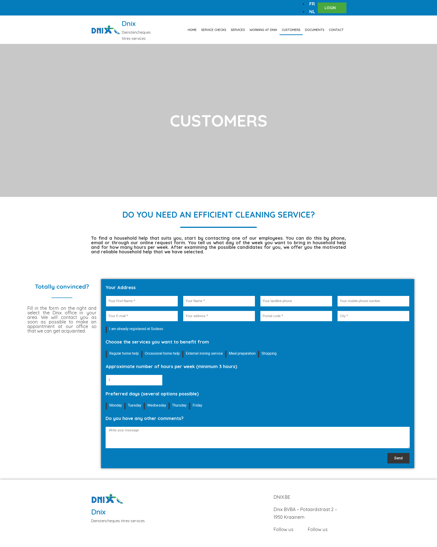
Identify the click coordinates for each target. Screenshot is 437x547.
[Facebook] (94, 7)
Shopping (269, 353)
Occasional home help (162, 353)
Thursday (179, 405)
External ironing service (204, 353)
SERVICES (238, 30)
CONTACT (336, 30)
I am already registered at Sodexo (136, 329)
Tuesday (134, 405)
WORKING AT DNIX (263, 30)
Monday (115, 405)
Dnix (129, 23)
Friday (197, 405)
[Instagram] (107, 7)
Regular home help (124, 353)
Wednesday (156, 405)
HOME (192, 30)
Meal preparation (242, 353)
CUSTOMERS (291, 30)
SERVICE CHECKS (213, 30)
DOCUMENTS (314, 30)
